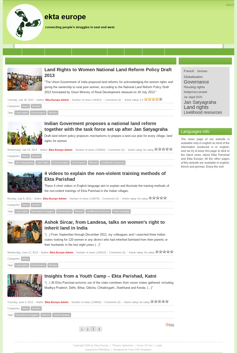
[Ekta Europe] (63, 22)
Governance (38, 112)
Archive (36, 106)
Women (53, 112)
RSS (171, 324)
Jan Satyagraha (24, 162)
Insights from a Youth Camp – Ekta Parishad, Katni (100, 276)
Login (159, 345)
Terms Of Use (145, 345)
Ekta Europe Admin (57, 99)
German (202, 71)
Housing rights (60, 162)
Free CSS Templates (140, 349)
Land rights (22, 112)
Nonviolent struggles (42, 211)
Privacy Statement (122, 345)
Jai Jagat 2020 (193, 97)
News (25, 106)
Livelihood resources (112, 162)
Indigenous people (195, 92)
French (189, 71)
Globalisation (193, 76)
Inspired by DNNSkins (97, 349)
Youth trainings (121, 211)
